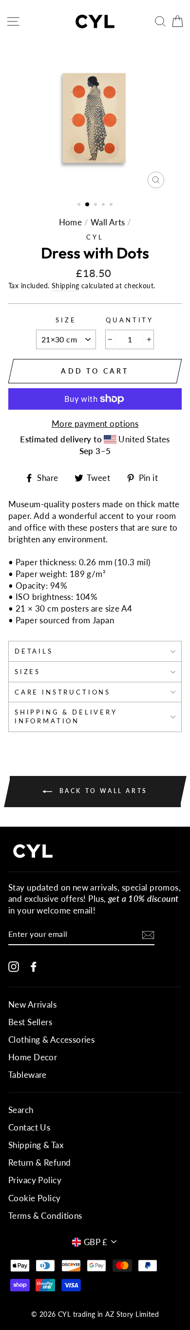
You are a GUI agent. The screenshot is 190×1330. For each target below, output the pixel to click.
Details (34, 651)
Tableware (27, 1075)
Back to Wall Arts (102, 790)
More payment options (95, 423)
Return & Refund (39, 1162)
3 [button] (96, 205)
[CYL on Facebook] (33, 966)
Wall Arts (108, 222)
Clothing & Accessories (51, 1039)
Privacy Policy (34, 1180)
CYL (94, 237)
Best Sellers (30, 1022)
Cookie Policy (34, 1198)
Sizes (27, 671)
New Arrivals (32, 1004)
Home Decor (32, 1057)
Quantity (129, 320)
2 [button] (87, 204)
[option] (95, 118)
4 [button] (104, 205)
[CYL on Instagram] (13, 966)
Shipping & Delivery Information (66, 716)
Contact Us (29, 1127)
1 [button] (79, 205)
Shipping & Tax (35, 1145)
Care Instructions (63, 692)
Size (66, 320)
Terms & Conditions (45, 1216)
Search (21, 1110)
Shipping (65, 285)
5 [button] (112, 205)
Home (70, 222)
